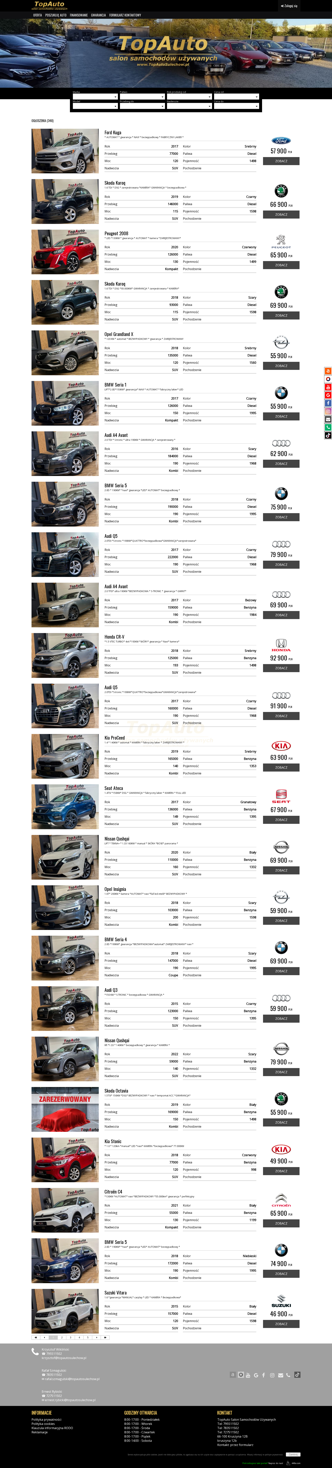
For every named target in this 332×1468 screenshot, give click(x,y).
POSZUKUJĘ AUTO (55, 15)
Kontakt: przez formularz (235, 1445)
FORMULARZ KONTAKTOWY (125, 15)
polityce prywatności (274, 1454)
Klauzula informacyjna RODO (52, 1428)
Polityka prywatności (46, 1419)
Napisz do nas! (262, 1463)
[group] (166, 53)
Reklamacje (40, 1432)
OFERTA (37, 15)
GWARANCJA (98, 15)
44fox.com (296, 1463)
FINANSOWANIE (79, 15)
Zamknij (293, 1454)
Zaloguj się (290, 5)
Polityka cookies (43, 1424)
